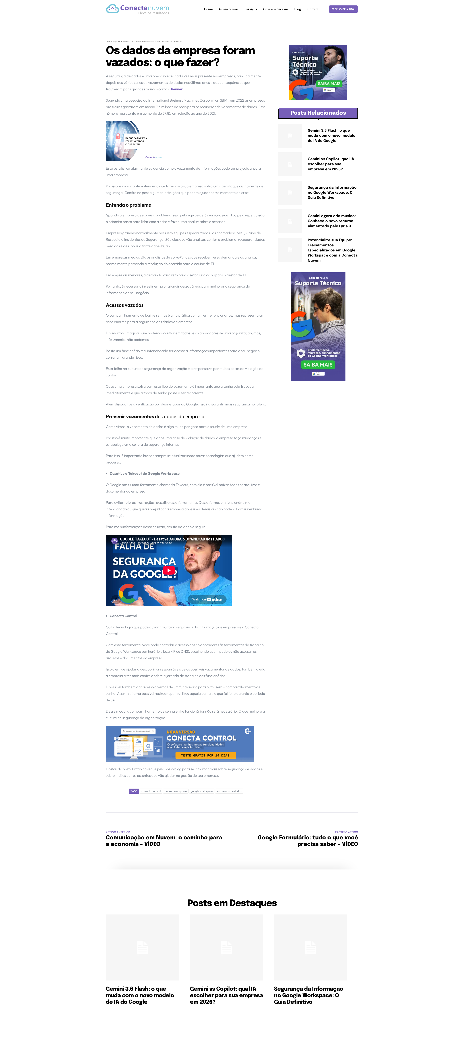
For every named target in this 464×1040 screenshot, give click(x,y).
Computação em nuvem (118, 41)
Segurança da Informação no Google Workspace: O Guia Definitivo (332, 193)
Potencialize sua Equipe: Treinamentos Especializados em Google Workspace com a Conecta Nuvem (333, 250)
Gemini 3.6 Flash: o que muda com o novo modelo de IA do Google (331, 136)
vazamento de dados (229, 791)
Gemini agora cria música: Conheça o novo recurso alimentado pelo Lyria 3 (332, 221)
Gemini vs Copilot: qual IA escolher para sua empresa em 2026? (331, 164)
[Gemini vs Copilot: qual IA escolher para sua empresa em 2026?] (290, 164)
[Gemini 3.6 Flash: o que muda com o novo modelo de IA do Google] (290, 136)
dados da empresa (176, 791)
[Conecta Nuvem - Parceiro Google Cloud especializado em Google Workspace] (137, 9)
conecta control (151, 791)
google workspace (202, 791)
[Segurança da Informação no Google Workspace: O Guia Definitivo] (290, 193)
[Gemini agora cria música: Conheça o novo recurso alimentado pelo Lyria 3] (290, 221)
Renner (177, 89)
